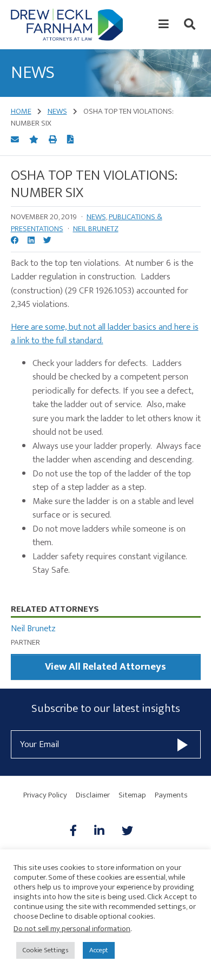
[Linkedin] (99, 831)
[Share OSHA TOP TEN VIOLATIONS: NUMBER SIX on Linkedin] (31, 241)
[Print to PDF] (70, 140)
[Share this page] (16, 140)
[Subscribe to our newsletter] (182, 744)
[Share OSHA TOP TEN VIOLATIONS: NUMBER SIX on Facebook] (15, 241)
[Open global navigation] (163, 24)
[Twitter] (127, 831)
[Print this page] (53, 140)
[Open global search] (190, 24)
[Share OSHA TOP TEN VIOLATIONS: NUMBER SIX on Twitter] (47, 241)
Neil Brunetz (95, 228)
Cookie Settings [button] (45, 950)
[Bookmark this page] (34, 140)
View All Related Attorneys (105, 666)
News (96, 217)
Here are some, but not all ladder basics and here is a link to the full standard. (105, 334)
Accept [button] (98, 950)
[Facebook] (77, 831)
